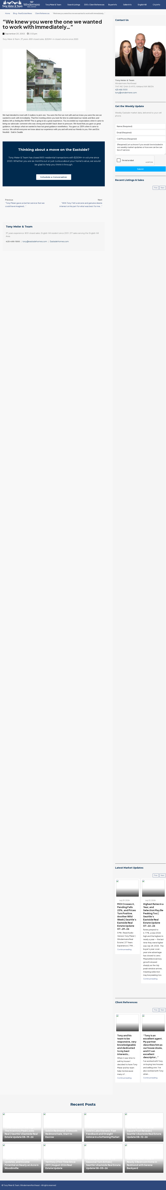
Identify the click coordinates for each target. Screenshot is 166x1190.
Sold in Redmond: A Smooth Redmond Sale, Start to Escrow (61, 1133)
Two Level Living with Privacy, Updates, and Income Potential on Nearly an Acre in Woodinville (22, 1163)
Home (7, 13)
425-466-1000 (121, 90)
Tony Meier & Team (53, 4)
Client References (42, 13)
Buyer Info (112, 4)
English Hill (142, 4)
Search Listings (73, 4)
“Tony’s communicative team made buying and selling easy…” (152, 1041)
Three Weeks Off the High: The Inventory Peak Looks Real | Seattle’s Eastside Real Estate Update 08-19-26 (21, 1132)
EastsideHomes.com (59, 241)
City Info (156, 4)
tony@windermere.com (126, 92)
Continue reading (124, 979)
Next (162, 188)
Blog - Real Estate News (22, 13)
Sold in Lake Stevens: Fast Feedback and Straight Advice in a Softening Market (102, 1133)
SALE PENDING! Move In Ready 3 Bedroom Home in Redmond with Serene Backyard (142, 1163)
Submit (140, 169)
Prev (155, 188)
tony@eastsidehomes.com (35, 241)
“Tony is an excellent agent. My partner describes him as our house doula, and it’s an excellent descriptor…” (127, 1046)
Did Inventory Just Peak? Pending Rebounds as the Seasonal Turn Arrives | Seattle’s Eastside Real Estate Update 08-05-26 (103, 1161)
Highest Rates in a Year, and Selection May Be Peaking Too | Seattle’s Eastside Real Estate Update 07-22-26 (127, 914)
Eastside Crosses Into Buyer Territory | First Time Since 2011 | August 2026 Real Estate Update (61, 1163)
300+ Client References (94, 4)
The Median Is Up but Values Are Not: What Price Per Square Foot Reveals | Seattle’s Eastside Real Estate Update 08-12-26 (144, 1130)
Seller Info (127, 4)
